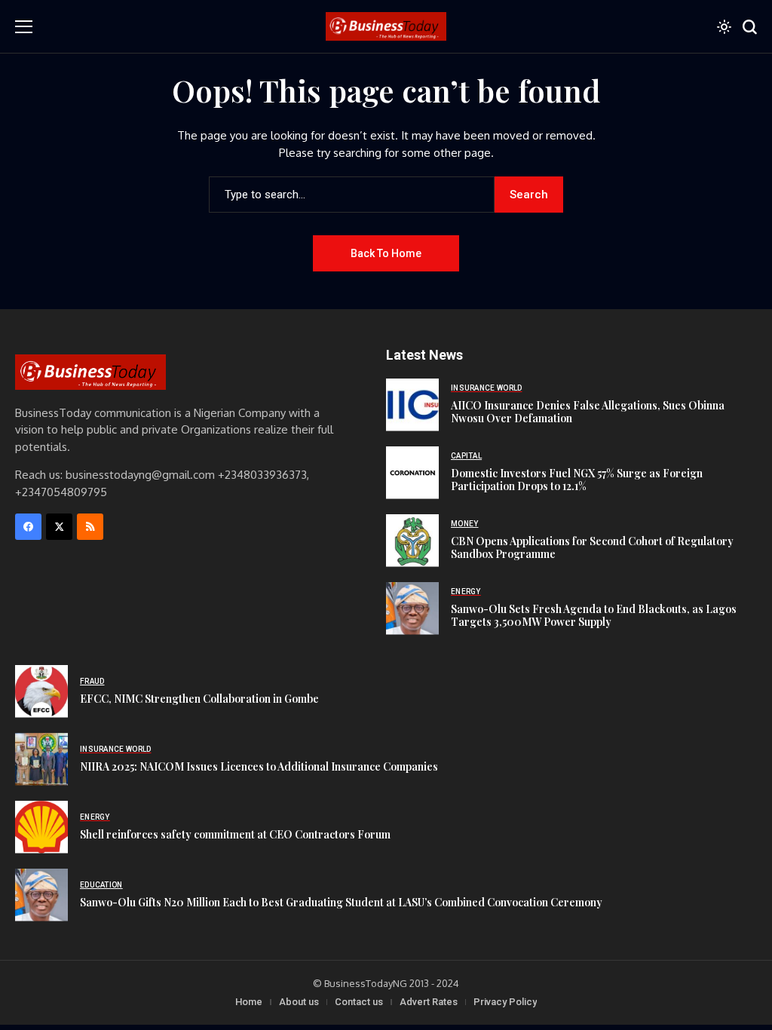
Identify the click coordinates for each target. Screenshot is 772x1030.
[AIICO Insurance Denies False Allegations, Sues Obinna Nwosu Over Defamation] (412, 405)
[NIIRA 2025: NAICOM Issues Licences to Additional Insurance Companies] (41, 759)
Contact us (359, 1001)
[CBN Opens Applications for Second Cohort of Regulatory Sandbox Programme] (412, 540)
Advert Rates (429, 1001)
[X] (59, 526)
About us (299, 1001)
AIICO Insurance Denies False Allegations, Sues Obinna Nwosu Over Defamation (588, 411)
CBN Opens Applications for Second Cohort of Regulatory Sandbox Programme (592, 547)
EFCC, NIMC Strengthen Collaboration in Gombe (199, 698)
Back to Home (386, 253)
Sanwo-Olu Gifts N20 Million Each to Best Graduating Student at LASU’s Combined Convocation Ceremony (341, 902)
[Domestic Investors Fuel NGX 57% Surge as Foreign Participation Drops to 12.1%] (412, 472)
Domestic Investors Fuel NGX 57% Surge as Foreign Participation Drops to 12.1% (577, 479)
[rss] (90, 526)
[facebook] (28, 526)
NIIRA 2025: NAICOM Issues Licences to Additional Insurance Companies (259, 766)
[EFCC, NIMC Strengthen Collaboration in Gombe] (41, 691)
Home (248, 1001)
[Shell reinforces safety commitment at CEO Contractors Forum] (41, 827)
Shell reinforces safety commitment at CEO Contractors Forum (235, 834)
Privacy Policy (505, 1001)
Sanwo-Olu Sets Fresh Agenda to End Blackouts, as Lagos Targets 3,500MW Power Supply (594, 615)
